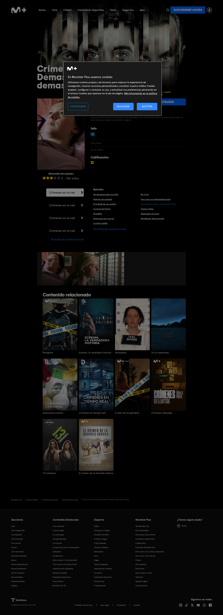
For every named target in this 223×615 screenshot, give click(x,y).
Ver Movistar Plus (142, 526)
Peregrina (48, 352)
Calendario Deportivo (103, 577)
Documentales (17, 577)
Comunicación (141, 586)
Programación (100, 586)
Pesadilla (97, 214)
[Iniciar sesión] (209, 10)
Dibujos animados (60, 573)
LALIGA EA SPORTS (101, 535)
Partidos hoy (99, 581)
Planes (138, 560)
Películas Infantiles (19, 556)
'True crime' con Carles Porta (65, 564)
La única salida (100, 223)
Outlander (57, 552)
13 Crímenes (49, 473)
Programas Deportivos (62, 577)
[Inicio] (18, 10)
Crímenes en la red (62, 192)
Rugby (96, 560)
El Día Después (100, 543)
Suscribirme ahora (188, 10)
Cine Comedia (17, 539)
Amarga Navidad (59, 539)
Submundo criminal (53, 413)
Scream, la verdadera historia (95, 352)
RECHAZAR (123, 106)
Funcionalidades (142, 530)
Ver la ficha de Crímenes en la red (67, 239)
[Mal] (47, 178)
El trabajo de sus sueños (104, 204)
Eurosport (98, 573)
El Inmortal (57, 543)
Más (142, 10)
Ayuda (184, 526)
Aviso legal (105, 605)
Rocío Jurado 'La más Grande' (65, 560)
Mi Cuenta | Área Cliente (145, 535)
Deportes (128, 10)
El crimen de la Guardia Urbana (96, 473)
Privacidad (121, 605)
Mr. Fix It (145, 194)
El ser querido (58, 526)
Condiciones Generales (145, 539)
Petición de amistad (102, 199)
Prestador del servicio (84, 605)
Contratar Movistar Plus (145, 547)
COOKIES (137, 605)
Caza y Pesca (58, 581)
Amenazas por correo (103, 218)
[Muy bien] (58, 178)
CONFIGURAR (78, 106)
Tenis (113, 10)
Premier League (100, 539)
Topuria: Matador (101, 564)
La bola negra (58, 530)
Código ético (140, 543)
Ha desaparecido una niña (105, 194)
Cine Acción (16, 543)
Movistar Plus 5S (59, 586)
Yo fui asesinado (160, 352)
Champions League (102, 530)
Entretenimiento (18, 581)
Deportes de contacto (103, 569)
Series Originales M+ (19, 564)
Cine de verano (17, 552)
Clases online (147, 209)
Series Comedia (17, 573)
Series (42, 10)
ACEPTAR (147, 106)
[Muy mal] (44, 178)
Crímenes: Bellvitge (161, 413)
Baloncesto (98, 552)
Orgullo (14, 586)
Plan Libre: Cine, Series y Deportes (149, 552)
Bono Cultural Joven (143, 573)
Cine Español (16, 535)
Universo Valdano (101, 547)
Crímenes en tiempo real (92, 413)
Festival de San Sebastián (63, 569)
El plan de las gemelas (127, 413)
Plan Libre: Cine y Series (145, 556)
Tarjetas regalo (141, 581)
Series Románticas (18, 569)
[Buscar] (167, 10)
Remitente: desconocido (152, 218)
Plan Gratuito (140, 564)
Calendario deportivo (91, 10)
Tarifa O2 (139, 577)
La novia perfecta (101, 209)
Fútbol (67, 10)
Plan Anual (139, 569)
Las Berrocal (58, 556)
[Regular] (51, 178)
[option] (53, 268)
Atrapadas (121, 352)
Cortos (14, 547)
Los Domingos (58, 535)
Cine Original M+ (18, 530)
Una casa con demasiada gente (156, 199)
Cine (54, 10)
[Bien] (55, 178)
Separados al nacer (150, 214)
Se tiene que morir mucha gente (66, 547)
